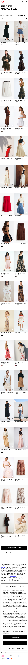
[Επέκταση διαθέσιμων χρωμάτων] (2, 46)
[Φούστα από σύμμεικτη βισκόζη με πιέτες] (7, 410)
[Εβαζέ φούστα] (21, 467)
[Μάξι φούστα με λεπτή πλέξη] (7, 467)
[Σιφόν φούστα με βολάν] (21, 88)
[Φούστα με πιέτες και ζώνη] (7, 88)
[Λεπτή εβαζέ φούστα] (7, 204)
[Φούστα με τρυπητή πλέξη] (7, 291)
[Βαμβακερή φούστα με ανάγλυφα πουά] (21, 116)
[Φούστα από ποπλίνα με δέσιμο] (21, 350)
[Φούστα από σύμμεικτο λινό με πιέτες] (7, 146)
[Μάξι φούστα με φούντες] (7, 438)
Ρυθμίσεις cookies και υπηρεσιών (15, 648)
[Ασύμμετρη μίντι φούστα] (7, 261)
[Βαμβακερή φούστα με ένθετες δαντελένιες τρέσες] (7, 350)
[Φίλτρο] (26, 19)
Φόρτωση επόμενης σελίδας (14, 547)
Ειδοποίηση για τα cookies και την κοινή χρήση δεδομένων (14, 632)
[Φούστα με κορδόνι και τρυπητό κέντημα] (7, 232)
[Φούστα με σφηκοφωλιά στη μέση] (21, 261)
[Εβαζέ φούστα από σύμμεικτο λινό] (21, 410)
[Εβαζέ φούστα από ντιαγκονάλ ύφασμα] (21, 60)
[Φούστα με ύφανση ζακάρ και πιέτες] (7, 176)
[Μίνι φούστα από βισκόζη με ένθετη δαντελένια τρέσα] (21, 321)
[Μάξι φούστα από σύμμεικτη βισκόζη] (21, 438)
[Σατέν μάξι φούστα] (21, 176)
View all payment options (6, 660)
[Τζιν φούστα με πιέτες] (21, 204)
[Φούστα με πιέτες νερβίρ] (21, 495)
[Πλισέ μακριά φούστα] (21, 232)
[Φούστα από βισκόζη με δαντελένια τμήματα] (21, 523)
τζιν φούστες (13, 576)
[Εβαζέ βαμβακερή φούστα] (7, 31)
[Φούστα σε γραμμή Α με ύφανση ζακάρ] (7, 60)
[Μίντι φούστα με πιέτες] (21, 380)
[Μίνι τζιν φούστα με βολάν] (21, 31)
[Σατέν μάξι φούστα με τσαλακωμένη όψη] (7, 116)
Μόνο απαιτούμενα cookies (15, 643)
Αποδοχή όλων (15, 637)
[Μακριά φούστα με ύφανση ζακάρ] (7, 495)
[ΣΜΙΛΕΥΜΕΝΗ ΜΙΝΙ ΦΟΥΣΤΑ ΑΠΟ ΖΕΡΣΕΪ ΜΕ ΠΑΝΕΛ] (7, 523)
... (17, 552)
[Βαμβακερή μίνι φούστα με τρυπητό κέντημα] (7, 380)
